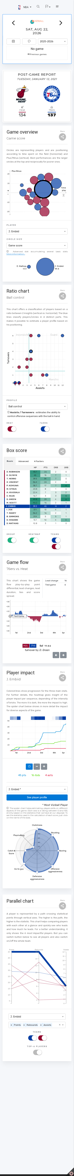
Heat (10, 423)
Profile (12, 400)
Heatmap (34, 534)
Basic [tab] (10, 461)
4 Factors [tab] (39, 461)
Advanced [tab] (23, 461)
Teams (55, 534)
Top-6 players (37, 1046)
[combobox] (52, 41)
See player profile (37, 797)
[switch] (11, 429)
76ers (44, 423)
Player (11, 225)
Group (11, 534)
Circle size (14, 239)
